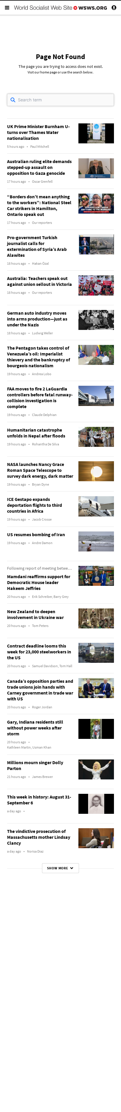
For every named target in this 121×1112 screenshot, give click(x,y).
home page (48, 72)
